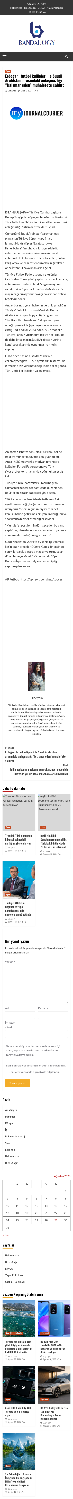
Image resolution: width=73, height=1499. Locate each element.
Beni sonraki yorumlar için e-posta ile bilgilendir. (36, 1065)
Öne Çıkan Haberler (14, 1333)
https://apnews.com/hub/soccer (41, 579)
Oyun (8, 1399)
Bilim (8, 1466)
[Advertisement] (36, 171)
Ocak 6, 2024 (26, 90)
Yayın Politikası (55, 7)
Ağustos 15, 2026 (49, 1426)
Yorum (10, 961)
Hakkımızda (16, 7)
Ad (7, 1008)
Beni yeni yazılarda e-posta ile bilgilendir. (34, 1071)
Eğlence (10, 1149)
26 (26, 1220)
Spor (8, 71)
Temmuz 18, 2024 (14, 921)
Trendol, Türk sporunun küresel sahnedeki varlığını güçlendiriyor (18, 839)
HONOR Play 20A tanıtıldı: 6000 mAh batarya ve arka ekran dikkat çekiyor (52, 1347)
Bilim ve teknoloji (15, 1136)
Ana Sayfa (11, 1109)
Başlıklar (10, 1116)
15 (55, 1205)
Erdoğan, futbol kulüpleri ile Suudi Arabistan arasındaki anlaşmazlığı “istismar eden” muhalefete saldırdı (35, 754)
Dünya (9, 1123)
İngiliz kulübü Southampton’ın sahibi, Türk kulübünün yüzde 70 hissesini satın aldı (53, 841)
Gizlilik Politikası (37, 12)
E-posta (44, 1008)
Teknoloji (45, 1333)
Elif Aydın (12, 90)
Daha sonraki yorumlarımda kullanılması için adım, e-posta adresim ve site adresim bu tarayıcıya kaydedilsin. (33, 1050)
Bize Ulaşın (30, 7)
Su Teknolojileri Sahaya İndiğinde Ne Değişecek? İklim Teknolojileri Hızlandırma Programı (18, 1479)
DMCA (41, 7)
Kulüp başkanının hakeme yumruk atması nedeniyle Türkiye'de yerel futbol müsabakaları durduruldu (39, 769)
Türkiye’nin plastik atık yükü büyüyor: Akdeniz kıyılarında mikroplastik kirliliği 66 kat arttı (18, 1347)
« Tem (6, 1234)
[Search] (67, 56)
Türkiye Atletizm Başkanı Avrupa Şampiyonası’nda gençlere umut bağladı (18, 908)
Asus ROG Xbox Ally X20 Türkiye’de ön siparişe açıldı (18, 1411)
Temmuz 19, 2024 (14, 850)
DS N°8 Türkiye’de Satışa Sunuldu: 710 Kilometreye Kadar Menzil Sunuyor (54, 1413)
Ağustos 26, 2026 (14, 1359)
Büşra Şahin (12, 1356)
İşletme (44, 1399)
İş (6, 1129)
